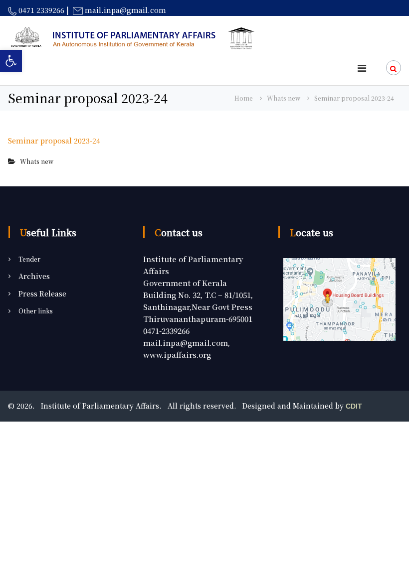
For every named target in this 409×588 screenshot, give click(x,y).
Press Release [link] (42, 293)
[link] (11, 61)
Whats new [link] (283, 98)
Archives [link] (34, 276)
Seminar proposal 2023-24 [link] (54, 141)
